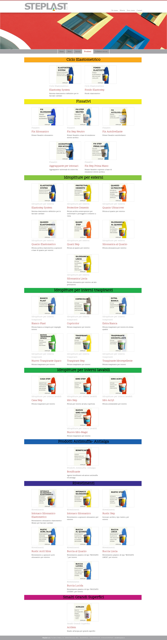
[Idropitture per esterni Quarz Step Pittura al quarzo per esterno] (83, 251)
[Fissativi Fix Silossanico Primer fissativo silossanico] (47, 138)
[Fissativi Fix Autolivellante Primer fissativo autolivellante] (118, 138)
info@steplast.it (120, 638)
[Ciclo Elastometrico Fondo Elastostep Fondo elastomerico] (100, 96)
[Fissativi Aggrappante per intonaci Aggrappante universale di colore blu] (65, 172)
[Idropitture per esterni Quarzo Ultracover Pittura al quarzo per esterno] (118, 217)
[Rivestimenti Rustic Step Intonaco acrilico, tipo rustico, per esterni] (118, 524)
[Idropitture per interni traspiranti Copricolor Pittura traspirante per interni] (83, 330)
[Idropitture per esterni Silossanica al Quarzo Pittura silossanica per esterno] (118, 251)
